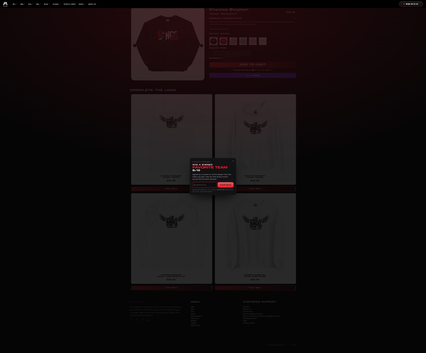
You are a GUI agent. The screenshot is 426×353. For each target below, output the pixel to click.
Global (56, 4)
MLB (30, 4)
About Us (92, 4)
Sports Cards (70, 4)
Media (81, 4)
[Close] (233, 161)
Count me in (225, 185)
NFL (14, 4)
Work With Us (412, 4)
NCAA (46, 4)
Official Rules (221, 189)
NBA (22, 4)
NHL (37, 4)
